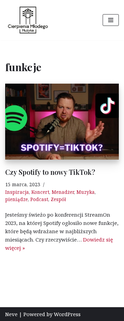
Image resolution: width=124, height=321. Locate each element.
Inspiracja (17, 192)
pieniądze (16, 199)
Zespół (58, 199)
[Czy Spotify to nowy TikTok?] (62, 122)
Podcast (39, 199)
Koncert (40, 192)
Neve (11, 314)
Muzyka (85, 192)
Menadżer (63, 192)
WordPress (67, 314)
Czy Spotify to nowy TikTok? (50, 172)
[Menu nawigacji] (111, 20)
